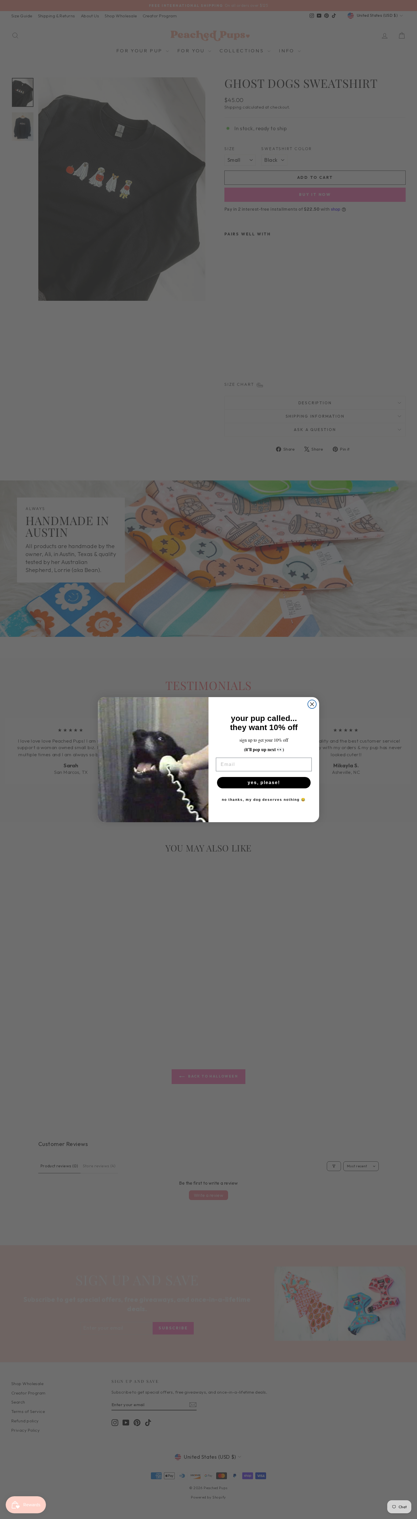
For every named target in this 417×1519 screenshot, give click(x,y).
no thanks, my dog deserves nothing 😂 (264, 800)
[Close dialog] (312, 704)
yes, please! (264, 782)
